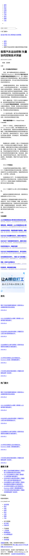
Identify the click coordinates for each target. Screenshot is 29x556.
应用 (5, 11)
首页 (5, 5)
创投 (5, 9)
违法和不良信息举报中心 (18, 554)
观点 (5, 7)
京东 (9, 34)
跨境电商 (13, 34)
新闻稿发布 (7, 532)
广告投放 (6, 530)
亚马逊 (3, 34)
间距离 (3, 543)
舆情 (5, 18)
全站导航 (6, 504)
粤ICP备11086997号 (18, 544)
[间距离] (3, 1)
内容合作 (6, 525)
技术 (5, 12)
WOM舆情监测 (8, 534)
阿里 (6, 34)
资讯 (5, 16)
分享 (5, 14)
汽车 (5, 20)
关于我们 (6, 523)
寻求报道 (6, 539)
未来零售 (18, 34)
